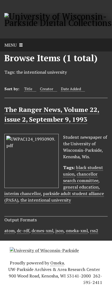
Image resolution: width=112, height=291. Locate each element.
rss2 (94, 231)
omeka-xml (77, 231)
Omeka (57, 263)
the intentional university (45, 200)
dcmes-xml (42, 231)
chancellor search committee (80, 177)
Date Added (71, 88)
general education (81, 187)
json (59, 231)
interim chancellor (22, 193)
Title (28, 88)
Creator (46, 88)
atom (9, 231)
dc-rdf (23, 231)
